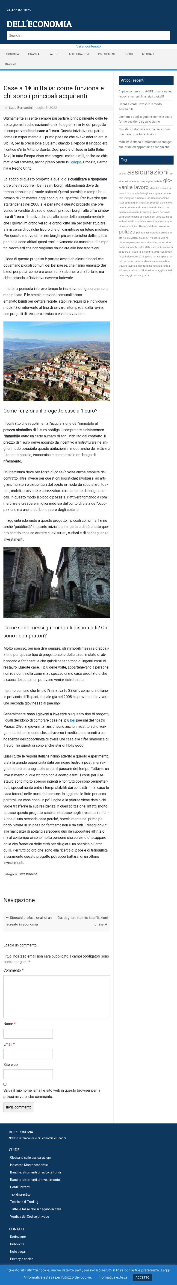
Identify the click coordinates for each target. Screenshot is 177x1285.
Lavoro (54, 54)
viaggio (128, 275)
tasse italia (133, 261)
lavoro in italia (149, 207)
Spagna (76, 162)
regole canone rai (136, 242)
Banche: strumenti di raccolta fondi (35, 1172)
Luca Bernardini (20, 107)
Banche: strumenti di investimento (35, 1180)
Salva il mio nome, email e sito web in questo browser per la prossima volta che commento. (51, 1093)
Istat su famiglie (128, 202)
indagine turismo (134, 198)
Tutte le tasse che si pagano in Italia (36, 1209)
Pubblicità (17, 1244)
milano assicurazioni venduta (148, 216)
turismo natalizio (152, 265)
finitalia (157, 181)
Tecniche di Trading (24, 1202)
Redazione (18, 1237)
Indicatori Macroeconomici (29, 1165)
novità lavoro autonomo (148, 221)
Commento (13, 970)
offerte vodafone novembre (153, 226)
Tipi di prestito (20, 1194)
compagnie (146, 181)
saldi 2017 (144, 247)
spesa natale (152, 256)
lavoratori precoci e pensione (155, 202)
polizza (127, 232)
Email (9, 1044)
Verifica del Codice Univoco (29, 1216)
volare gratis (141, 275)
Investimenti (107, 54)
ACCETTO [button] (143, 1277)
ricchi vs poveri (156, 242)
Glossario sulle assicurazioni (30, 1157)
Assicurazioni (79, 54)
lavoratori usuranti (129, 207)
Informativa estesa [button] (112, 1277)
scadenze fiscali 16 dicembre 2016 (139, 251)
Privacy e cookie (21, 1259)
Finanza (33, 54)
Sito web (10, 1064)
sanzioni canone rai (162, 247)
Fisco (129, 54)
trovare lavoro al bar (130, 265)
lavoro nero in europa (139, 212)
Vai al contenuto (88, 46)
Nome (9, 1024)
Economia (12, 54)
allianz (122, 173)
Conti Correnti (20, 1187)
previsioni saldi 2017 (139, 237)
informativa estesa (39, 1277)
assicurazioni (148, 172)
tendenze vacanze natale (155, 261)
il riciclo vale (132, 193)
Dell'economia (39, 23)
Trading (10, 64)
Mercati (148, 54)
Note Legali (18, 1251)
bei (72, 720)
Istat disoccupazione (157, 198)
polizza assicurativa (148, 232)
